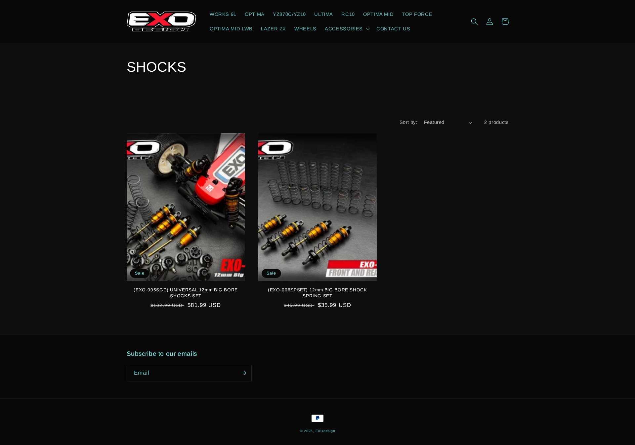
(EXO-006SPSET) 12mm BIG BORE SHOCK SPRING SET (317, 292)
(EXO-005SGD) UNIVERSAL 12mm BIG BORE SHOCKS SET (186, 292)
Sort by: (408, 122)
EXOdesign (325, 431)
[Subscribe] (243, 373)
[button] (346, 28)
